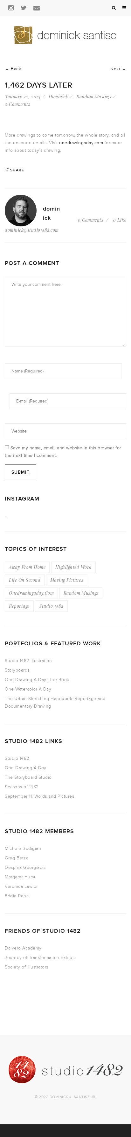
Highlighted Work (73, 567)
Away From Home (27, 567)
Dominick (58, 97)
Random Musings (93, 97)
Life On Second (24, 580)
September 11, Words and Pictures (39, 796)
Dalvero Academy (23, 948)
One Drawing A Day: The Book (37, 679)
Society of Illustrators (26, 967)
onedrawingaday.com (81, 142)
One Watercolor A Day (28, 689)
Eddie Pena (17, 896)
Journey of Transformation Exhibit (40, 957)
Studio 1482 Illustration (28, 660)
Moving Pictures (66, 580)
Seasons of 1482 (22, 787)
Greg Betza (16, 858)
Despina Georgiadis (25, 867)
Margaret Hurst (20, 877)
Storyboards (17, 670)
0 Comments (17, 104)
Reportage (19, 606)
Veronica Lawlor (21, 886)
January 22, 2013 (22, 97)
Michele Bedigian (23, 848)
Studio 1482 (51, 606)
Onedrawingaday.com (31, 593)
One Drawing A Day (25, 768)
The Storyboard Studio (28, 777)
